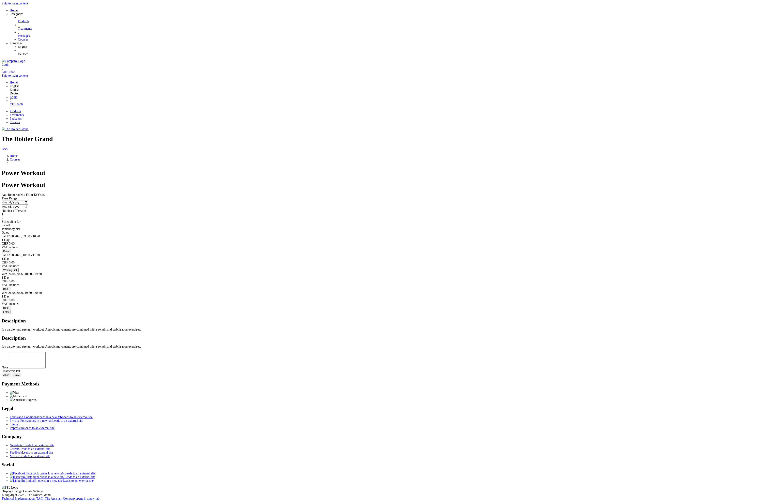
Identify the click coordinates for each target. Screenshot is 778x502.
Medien (30, 456)
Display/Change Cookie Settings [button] (22, 491)
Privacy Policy (46, 420)
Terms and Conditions (51, 417)
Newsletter (32, 445)
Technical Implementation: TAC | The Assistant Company (50, 498)
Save (17, 375)
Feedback (31, 452)
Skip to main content (15, 3)
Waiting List (10, 270)
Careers (30, 449)
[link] (397, 47)
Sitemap (15, 424)
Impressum (32, 428)
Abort (6, 375)
